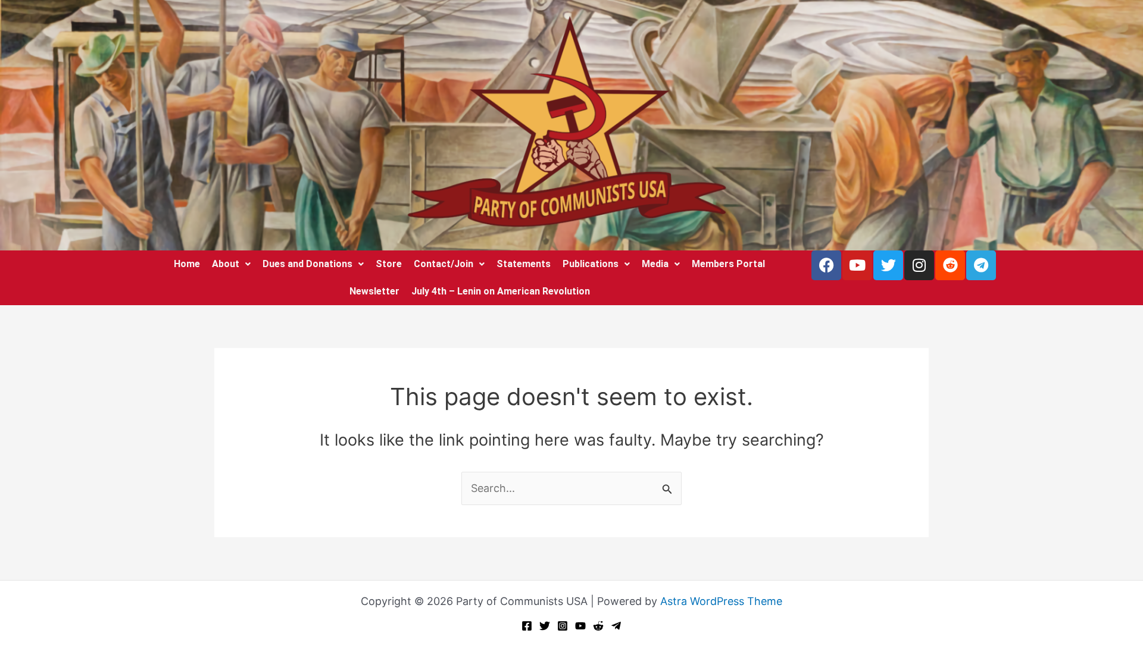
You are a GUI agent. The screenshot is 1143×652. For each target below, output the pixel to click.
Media (655, 263)
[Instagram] (562, 625)
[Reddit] (598, 625)
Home (187, 263)
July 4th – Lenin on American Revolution (500, 291)
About (225, 263)
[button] (231, 264)
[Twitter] (544, 625)
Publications (591, 263)
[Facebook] (526, 625)
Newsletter (374, 291)
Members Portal (728, 263)
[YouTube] (580, 625)
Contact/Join (443, 263)
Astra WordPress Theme (721, 601)
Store (389, 263)
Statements (523, 263)
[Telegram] (616, 625)
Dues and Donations (307, 263)
